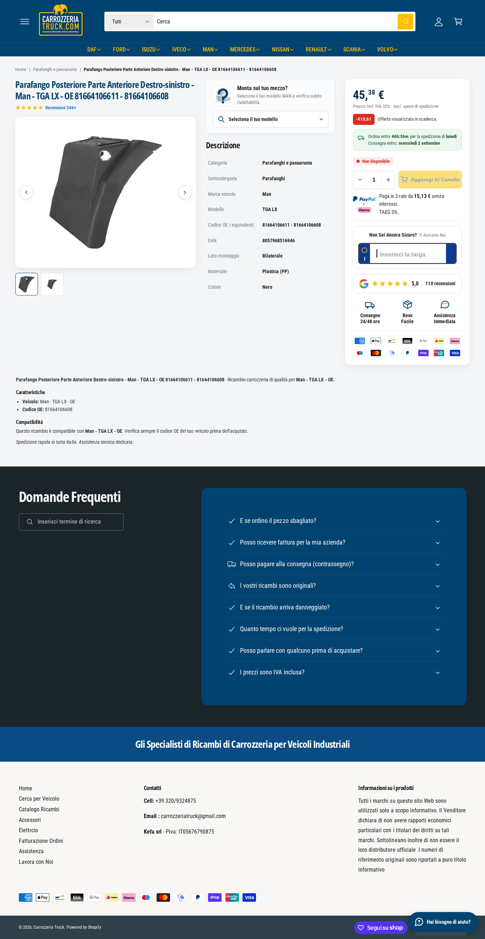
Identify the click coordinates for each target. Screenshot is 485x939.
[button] (24, 21)
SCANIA (352, 49)
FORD (119, 49)
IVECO (179, 49)
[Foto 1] (26, 284)
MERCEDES (242, 49)
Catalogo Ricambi (39, 809)
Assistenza (31, 851)
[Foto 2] (52, 284)
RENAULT (316, 49)
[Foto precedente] (26, 192)
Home (20, 69)
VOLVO (385, 49)
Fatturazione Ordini (41, 841)
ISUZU (149, 49)
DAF (92, 49)
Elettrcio (28, 830)
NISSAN (280, 49)
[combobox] (285, 21)
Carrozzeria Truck (48, 927)
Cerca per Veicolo (39, 798)
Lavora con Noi (36, 861)
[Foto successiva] (185, 192)
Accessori (30, 820)
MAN (208, 49)
